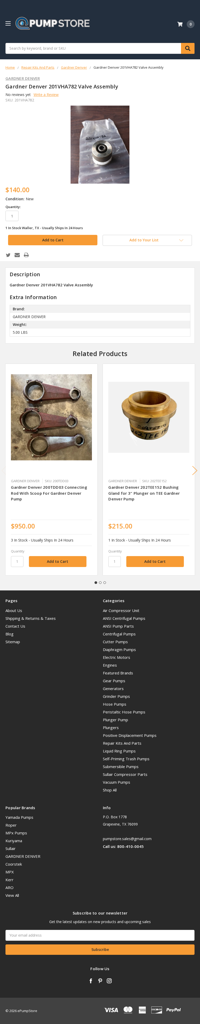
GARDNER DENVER (22, 856)
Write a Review (46, 94)
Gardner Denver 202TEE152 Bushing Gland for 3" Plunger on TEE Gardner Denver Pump (144, 493)
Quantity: (13, 206)
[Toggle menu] (8, 23)
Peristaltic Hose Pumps (124, 711)
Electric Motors (116, 657)
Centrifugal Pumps (119, 633)
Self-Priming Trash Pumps (126, 758)
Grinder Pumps (116, 696)
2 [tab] (100, 582)
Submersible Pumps (121, 766)
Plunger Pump (115, 719)
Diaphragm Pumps (119, 649)
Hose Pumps (114, 704)
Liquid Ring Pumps (119, 750)
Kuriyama (13, 840)
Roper (11, 825)
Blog (9, 633)
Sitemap (12, 641)
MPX (9, 871)
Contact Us (15, 626)
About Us (13, 610)
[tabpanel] (51, 469)
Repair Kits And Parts (122, 743)
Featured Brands (118, 672)
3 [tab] (104, 582)
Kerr (9, 879)
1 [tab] (96, 582)
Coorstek (13, 864)
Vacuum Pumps (116, 782)
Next (195, 470)
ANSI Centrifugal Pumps (124, 618)
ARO (9, 887)
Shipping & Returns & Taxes (30, 618)
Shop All (110, 790)
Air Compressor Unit (121, 610)
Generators (113, 688)
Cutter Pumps (115, 641)
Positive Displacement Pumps (130, 735)
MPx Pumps (16, 832)
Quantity (17, 551)
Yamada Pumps (19, 817)
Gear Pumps (114, 680)
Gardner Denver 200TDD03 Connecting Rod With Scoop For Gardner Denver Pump (49, 493)
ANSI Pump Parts (118, 626)
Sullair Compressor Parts (125, 774)
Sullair (10, 848)
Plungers (111, 727)
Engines (110, 665)
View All (12, 895)
